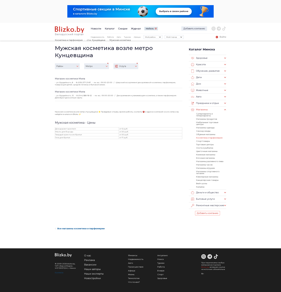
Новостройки (92, 278)
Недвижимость (97, 37)
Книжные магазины (205, 154)
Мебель (150, 28)
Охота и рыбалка (204, 148)
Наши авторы (92, 269)
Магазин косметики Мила (70, 78)
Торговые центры (205, 144)
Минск (160, 259)
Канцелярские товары (207, 180)
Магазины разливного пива (209, 161)
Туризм (127, 37)
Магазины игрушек (205, 168)
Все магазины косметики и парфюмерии (81, 228)
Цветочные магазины (206, 151)
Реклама (89, 260)
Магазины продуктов (206, 119)
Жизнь (131, 274)
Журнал (136, 28)
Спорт (160, 274)
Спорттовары (203, 141)
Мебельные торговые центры (207, 123)
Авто (119, 37)
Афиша (137, 37)
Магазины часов (204, 165)
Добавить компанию (194, 28)
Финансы (132, 255)
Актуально (162, 255)
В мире (160, 270)
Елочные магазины (205, 158)
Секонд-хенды (203, 131)
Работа (110, 37)
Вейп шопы (201, 183)
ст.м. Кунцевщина (96, 40)
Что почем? (134, 282)
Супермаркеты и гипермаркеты (204, 115)
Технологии (133, 278)
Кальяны (200, 187)
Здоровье (162, 278)
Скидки (122, 28)
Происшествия (135, 267)
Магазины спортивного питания (208, 172)
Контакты (59, 272)
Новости (96, 28)
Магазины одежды (205, 127)
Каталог (110, 28)
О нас (87, 255)
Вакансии (90, 264)
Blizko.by (205, 267)
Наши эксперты (94, 273)
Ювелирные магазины (207, 177)
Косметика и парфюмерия (69, 40)
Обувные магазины (205, 134)
